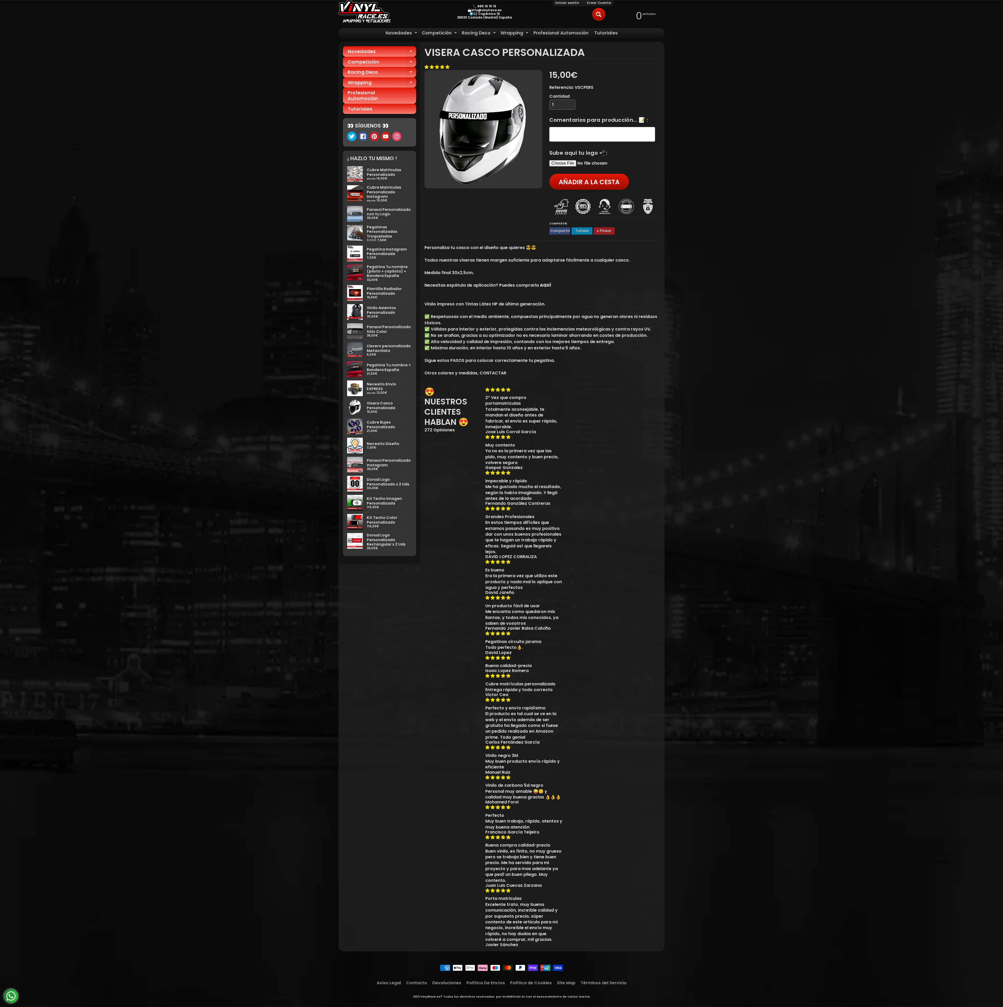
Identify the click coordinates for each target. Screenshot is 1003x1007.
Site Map (566, 983)
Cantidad (559, 96)
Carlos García (578, 996)
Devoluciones (446, 983)
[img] (524, 390)
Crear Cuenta (599, 3)
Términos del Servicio (604, 983)
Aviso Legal (389, 983)
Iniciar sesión (567, 3)
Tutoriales (606, 33)
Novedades (402, 33)
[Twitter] (352, 136)
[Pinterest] (374, 136)
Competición (440, 33)
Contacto (416, 983)
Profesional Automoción (560, 33)
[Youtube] (385, 136)
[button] (437, 67)
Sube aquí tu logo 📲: (578, 153)
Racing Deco (479, 33)
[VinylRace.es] (365, 12)
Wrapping (515, 33)
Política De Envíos (485, 983)
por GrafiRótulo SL (510, 996)
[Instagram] (396, 136)
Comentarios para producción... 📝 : (598, 120)
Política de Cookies (531, 983)
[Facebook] (363, 136)
